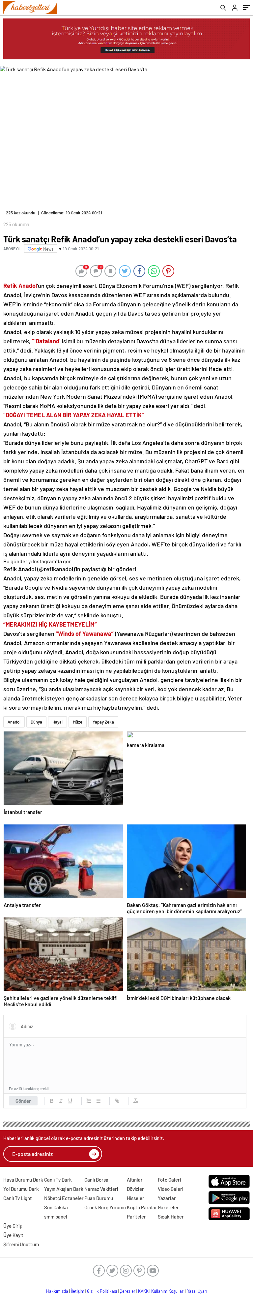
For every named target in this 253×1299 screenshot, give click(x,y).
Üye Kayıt (13, 1235)
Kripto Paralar (142, 1207)
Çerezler (127, 1291)
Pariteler (136, 1217)
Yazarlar (167, 1198)
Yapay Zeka (103, 722)
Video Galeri (170, 1189)
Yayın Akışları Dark (63, 1189)
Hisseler (135, 1198)
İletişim (77, 1291)
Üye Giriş (12, 1226)
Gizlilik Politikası (102, 1291)
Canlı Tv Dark (58, 1180)
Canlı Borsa (96, 1180)
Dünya (36, 722)
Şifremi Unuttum (21, 1244)
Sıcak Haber (171, 1217)
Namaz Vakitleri (101, 1189)
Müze (77, 722)
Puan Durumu (98, 1198)
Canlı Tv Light (17, 1198)
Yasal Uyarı (197, 1291)
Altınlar (135, 1180)
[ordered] (89, 1101)
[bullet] (98, 1101)
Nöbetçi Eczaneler (64, 1198)
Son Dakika (56, 1207)
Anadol (14, 722)
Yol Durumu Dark (21, 1189)
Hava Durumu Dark (23, 1180)
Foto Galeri (169, 1180)
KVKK (143, 1291)
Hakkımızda (57, 1291)
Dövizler (135, 1189)
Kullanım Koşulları (167, 1291)
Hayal (57, 722)
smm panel (55, 1217)
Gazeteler (168, 1207)
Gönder (23, 1101)
